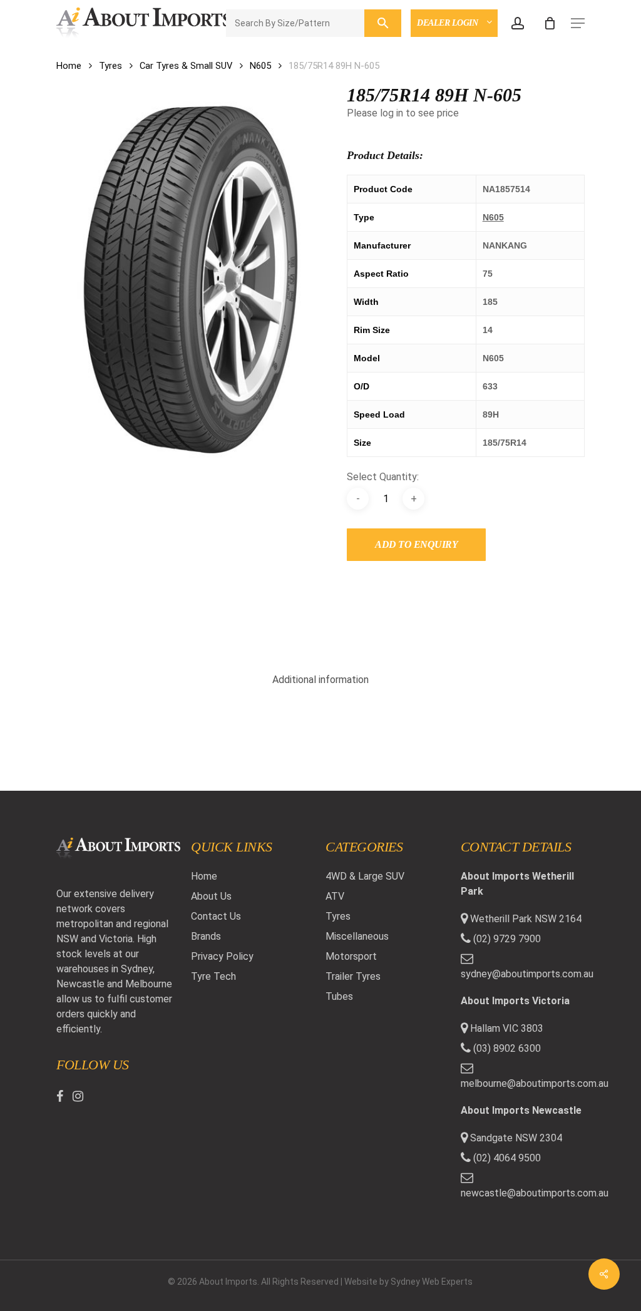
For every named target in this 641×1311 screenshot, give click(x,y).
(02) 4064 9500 (506, 1158)
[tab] (320, 680)
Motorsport (351, 956)
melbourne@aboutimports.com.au (523, 1083)
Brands (206, 936)
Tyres (110, 65)
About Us (211, 896)
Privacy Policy (222, 956)
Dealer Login (448, 23)
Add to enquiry (416, 544)
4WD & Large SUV (365, 876)
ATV (335, 896)
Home (68, 65)
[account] (517, 23)
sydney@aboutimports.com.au (523, 974)
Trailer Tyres (353, 976)
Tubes (339, 996)
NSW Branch (450, 54)
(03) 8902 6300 (506, 1048)
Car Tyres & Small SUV (186, 65)
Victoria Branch (461, 78)
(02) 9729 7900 (506, 939)
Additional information (320, 680)
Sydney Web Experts (432, 1282)
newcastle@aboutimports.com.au (523, 1193)
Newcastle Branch (467, 103)
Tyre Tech (213, 976)
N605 (260, 65)
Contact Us (216, 916)
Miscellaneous (357, 936)
